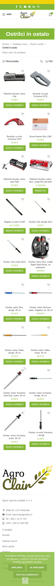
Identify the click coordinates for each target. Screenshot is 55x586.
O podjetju (7, 530)
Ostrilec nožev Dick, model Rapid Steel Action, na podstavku (41, 264)
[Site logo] (28, 14)
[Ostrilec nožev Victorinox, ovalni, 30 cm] (14, 421)
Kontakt (6, 535)
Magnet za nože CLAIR (14, 222)
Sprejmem (16, 567)
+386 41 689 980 (20, 523)
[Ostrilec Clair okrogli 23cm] (40, 207)
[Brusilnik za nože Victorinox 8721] (14, 122)
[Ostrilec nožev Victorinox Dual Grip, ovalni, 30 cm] (14, 378)
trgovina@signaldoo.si (22, 515)
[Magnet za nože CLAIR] (14, 207)
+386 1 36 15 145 (18, 519)
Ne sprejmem (37, 567)
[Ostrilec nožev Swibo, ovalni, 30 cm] (40, 335)
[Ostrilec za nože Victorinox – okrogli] (40, 419)
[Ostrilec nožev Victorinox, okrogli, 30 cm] (40, 378)
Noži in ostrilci (37, 44)
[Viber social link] (38, 6)
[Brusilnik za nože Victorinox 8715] (40, 79)
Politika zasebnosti (27, 574)
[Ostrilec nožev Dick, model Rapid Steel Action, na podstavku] (40, 247)
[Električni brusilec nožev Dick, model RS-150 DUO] (40, 164)
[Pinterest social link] (29, 6)
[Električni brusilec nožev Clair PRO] (14, 164)
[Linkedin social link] (34, 6)
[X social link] (20, 6)
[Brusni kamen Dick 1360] (40, 122)
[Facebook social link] (16, 6)
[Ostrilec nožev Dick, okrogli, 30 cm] (14, 293)
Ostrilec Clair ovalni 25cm (14, 262)
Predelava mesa (20, 44)
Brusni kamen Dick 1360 (40, 137)
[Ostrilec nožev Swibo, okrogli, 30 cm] (14, 335)
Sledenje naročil (9, 541)
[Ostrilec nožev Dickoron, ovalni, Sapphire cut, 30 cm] (40, 293)
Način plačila (8, 547)
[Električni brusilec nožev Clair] (14, 79)
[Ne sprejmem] (25, 580)
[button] (15, 105)
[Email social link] (25, 6)
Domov (5, 44)
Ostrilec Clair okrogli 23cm (40, 222)
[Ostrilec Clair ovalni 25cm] (14, 247)
